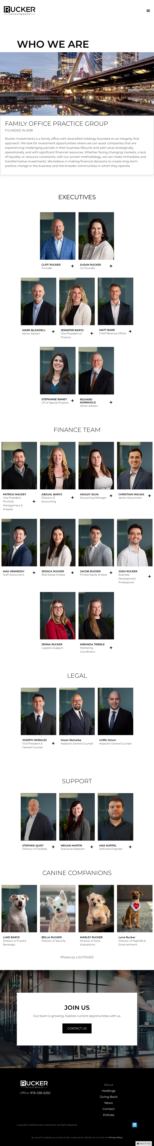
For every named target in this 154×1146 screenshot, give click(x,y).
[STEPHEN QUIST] (53, 846)
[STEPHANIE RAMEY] (72, 400)
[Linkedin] (134, 1125)
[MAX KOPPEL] (130, 846)
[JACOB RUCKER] (110, 572)
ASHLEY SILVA (89, 494)
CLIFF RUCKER (51, 264)
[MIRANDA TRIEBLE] (110, 647)
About (108, 1085)
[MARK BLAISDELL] (53, 331)
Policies (108, 1115)
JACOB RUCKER (90, 571)
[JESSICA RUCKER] (72, 572)
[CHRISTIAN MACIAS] (149, 495)
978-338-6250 (40, 1093)
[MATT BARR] (130, 331)
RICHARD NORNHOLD (88, 401)
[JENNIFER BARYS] (91, 333)
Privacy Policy (115, 1137)
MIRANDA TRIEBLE (92, 644)
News (108, 1103)
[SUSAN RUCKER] (110, 266)
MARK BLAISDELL (34, 330)
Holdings (109, 1091)
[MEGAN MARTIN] (91, 846)
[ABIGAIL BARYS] (72, 497)
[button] (148, 10)
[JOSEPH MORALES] (53, 743)
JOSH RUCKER (128, 571)
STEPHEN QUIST (32, 845)
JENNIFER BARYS (72, 330)
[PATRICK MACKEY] (33, 501)
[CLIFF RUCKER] (72, 266)
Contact (109, 1109)
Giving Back (109, 1097)
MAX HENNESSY (13, 571)
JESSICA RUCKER (53, 571)
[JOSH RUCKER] (149, 576)
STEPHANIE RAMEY (54, 399)
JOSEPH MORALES (34, 740)
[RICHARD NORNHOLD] (110, 402)
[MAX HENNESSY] (33, 572)
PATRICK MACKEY (14, 494)
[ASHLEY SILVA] (110, 495)
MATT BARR (107, 330)
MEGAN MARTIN (71, 845)
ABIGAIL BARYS (52, 494)
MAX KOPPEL (108, 845)
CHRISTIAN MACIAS (131, 494)
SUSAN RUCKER (90, 264)
